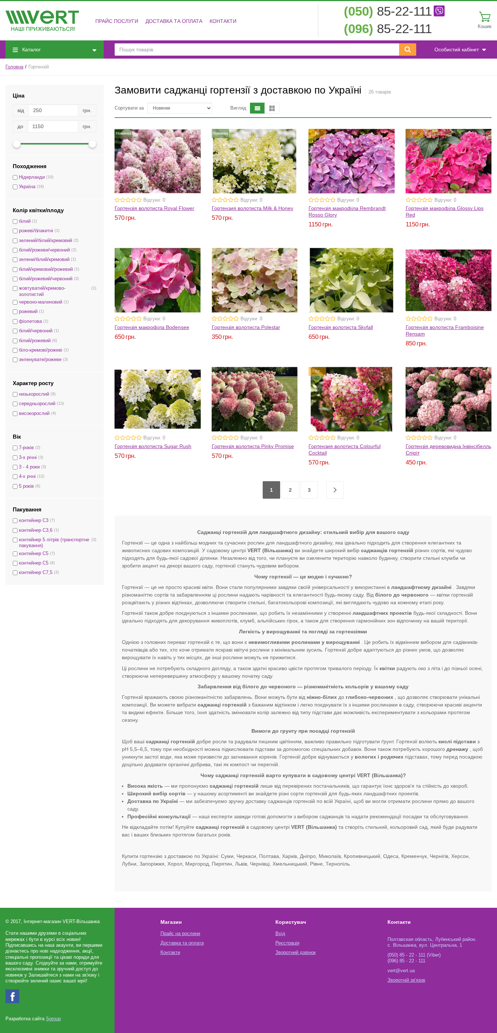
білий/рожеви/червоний (44, 250)
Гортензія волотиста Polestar (246, 327)
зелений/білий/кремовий (45, 240)
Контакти (223, 21)
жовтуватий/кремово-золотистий (42, 291)
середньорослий (37, 403)
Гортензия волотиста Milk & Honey (252, 208)
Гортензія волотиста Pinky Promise (253, 446)
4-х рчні (27, 476)
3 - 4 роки (29, 467)
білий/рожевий (35, 340)
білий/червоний (35, 330)
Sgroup (53, 1018)
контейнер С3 (33, 520)
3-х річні (28, 457)
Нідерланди (32, 177)
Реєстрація (287, 943)
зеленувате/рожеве (40, 359)
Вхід (280, 933)
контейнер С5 (33, 553)
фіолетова (30, 321)
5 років (26, 486)
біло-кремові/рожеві (40, 350)
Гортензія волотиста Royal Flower (154, 208)
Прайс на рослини (180, 933)
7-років (26, 447)
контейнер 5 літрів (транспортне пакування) (54, 542)
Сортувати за (129, 108)
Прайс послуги (116, 21)
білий (25, 221)
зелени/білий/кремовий (44, 259)
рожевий (28, 311)
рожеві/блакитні (36, 230)
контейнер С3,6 (35, 530)
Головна (14, 67)
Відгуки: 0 (154, 200)
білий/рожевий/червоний (45, 278)
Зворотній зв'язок (406, 980)
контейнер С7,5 (35, 572)
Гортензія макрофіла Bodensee (152, 327)
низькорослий (34, 394)
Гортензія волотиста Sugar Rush (153, 446)
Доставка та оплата (174, 21)
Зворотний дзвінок (295, 952)
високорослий (34, 413)
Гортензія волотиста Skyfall (341, 327)
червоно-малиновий (40, 302)
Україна (27, 186)
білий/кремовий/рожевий (46, 269)
